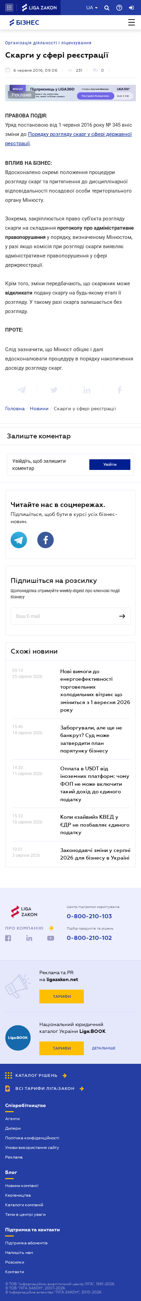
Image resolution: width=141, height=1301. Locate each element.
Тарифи (62, 996)
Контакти (14, 1271)
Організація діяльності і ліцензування (48, 43)
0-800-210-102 (89, 938)
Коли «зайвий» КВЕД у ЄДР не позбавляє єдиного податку (94, 824)
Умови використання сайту (32, 1147)
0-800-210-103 (89, 916)
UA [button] (89, 7)
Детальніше (103, 1048)
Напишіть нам (19, 1252)
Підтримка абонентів (26, 1243)
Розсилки (14, 1262)
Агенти (12, 1118)
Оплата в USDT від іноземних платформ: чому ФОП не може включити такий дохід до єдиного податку (94, 783)
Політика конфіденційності (32, 1138)
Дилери (13, 1128)
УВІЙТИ (110, 464)
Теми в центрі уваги (25, 1214)
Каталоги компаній (24, 1204)
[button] (9, 7)
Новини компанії (21, 1185)
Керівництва (18, 1195)
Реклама (14, 1157)
